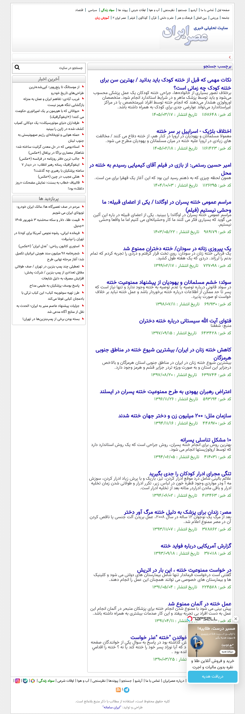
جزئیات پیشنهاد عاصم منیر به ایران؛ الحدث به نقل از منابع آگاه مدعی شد (50, 309)
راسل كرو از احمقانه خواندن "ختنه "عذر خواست (181, 638)
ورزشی (214, 18)
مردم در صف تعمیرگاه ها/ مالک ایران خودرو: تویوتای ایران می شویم (50, 210)
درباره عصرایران (173, 681)
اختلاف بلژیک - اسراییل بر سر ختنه (194, 131)
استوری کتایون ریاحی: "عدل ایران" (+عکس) (49, 246)
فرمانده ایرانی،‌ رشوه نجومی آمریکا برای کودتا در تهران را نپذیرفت (49, 236)
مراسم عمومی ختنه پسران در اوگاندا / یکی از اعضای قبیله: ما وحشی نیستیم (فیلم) (166, 206)
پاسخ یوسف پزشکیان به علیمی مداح (54, 285)
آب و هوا (154, 10)
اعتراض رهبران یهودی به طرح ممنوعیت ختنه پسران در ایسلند (165, 392)
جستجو (182, 10)
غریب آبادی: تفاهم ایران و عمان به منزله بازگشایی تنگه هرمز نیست (53, 102)
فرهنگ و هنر (184, 18)
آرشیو (194, 10)
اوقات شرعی (138, 10)
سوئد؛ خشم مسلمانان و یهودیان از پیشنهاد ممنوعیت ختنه (169, 282)
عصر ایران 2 (119, 18)
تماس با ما (207, 10)
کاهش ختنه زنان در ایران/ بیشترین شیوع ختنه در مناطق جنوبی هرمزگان (163, 354)
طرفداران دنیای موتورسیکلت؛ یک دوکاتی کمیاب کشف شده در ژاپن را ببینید (49, 126)
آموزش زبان (102, 18)
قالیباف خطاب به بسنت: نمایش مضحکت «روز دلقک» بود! (50, 185)
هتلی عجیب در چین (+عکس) (58, 176)
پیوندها (113, 681)
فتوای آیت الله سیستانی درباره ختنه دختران (185, 321)
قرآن (153, 18)
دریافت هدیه (212, 676)
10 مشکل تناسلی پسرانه (205, 440)
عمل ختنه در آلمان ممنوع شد (199, 604)
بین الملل (201, 18)
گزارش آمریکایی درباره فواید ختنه (196, 546)
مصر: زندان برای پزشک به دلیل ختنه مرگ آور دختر (177, 512)
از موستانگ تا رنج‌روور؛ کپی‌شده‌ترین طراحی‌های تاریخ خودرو (56, 90)
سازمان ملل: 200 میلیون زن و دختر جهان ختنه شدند (174, 416)
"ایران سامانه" (111, 707)
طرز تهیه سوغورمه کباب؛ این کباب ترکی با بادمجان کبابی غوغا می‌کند (53, 295)
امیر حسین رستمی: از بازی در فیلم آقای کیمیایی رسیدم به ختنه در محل (160, 169)
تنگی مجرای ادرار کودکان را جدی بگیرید (190, 474)
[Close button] (236, 619)
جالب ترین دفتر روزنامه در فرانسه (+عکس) (49, 158)
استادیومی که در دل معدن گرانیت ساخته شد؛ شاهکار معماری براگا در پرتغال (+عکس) (50, 150)
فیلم (132, 18)
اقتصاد (79, 10)
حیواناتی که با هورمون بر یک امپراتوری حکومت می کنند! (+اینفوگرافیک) (49, 114)
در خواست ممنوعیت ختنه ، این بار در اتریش (184, 570)
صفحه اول (223, 10)
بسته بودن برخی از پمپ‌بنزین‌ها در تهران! (50, 319)
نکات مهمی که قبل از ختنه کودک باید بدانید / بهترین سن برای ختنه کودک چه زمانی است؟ (165, 84)
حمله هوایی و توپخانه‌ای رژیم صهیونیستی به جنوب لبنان (51, 138)
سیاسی (92, 10)
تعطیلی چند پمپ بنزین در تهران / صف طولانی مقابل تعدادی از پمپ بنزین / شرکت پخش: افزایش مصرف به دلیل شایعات (49, 272)
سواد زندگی (107, 10)
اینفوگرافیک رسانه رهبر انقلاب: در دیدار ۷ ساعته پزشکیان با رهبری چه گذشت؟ (53, 167)
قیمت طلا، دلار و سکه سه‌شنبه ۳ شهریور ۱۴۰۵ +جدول (49, 223)
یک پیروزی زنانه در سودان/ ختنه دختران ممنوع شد (177, 249)
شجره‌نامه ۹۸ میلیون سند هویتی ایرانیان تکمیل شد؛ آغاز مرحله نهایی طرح (50, 256)
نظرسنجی (168, 10)
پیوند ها (123, 10)
